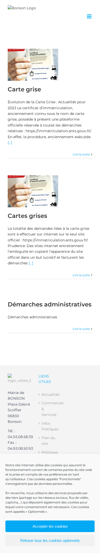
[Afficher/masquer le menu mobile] (89, 16)
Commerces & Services (50, 409)
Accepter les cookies (50, 526)
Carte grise (24, 89)
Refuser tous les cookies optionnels (50, 540)
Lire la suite (81, 154)
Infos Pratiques (50, 426)
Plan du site (48, 441)
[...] (10, 142)
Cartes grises (27, 215)
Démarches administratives (50, 304)
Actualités (50, 394)
